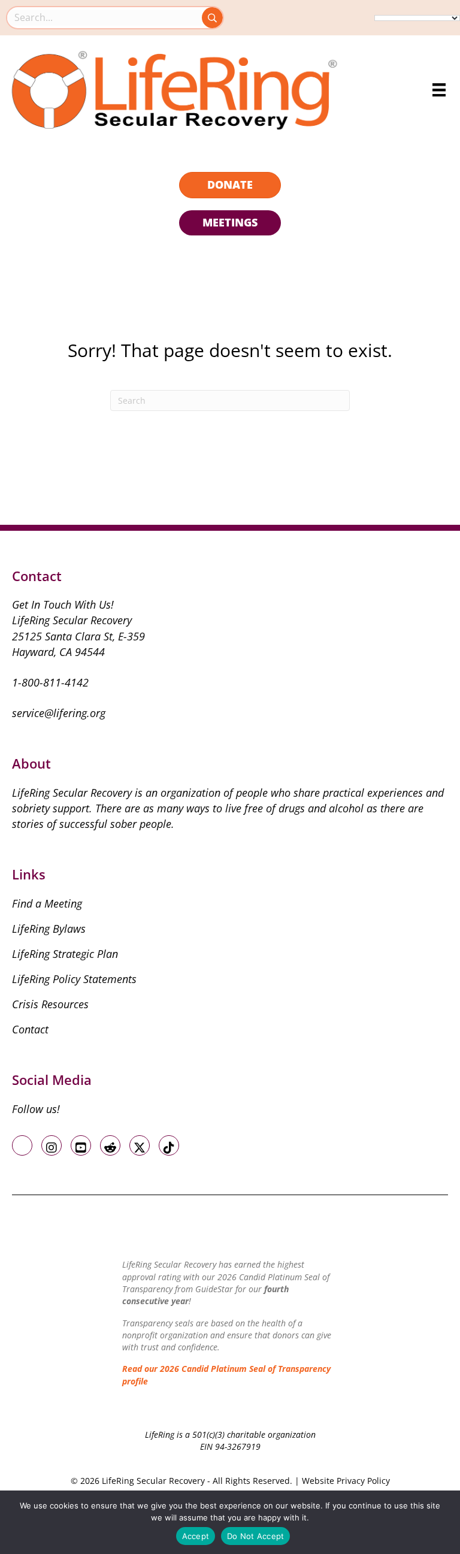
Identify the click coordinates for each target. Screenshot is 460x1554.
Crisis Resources (50, 1004)
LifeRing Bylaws (49, 928)
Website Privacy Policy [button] (346, 1480)
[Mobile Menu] (439, 90)
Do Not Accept (255, 1536)
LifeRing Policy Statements (74, 979)
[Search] (212, 17)
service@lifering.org (58, 713)
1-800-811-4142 (50, 682)
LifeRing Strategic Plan (65, 954)
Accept (196, 1536)
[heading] (230, 185)
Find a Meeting (47, 903)
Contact (30, 1029)
